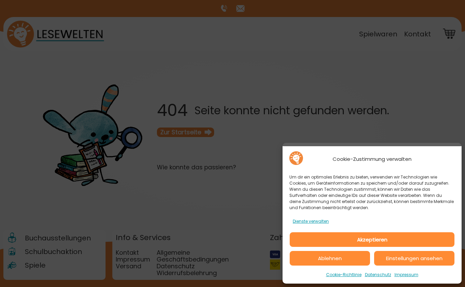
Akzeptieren (372, 239)
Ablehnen (330, 258)
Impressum (406, 274)
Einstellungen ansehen (414, 258)
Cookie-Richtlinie (344, 274)
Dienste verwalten (311, 221)
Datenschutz (378, 274)
